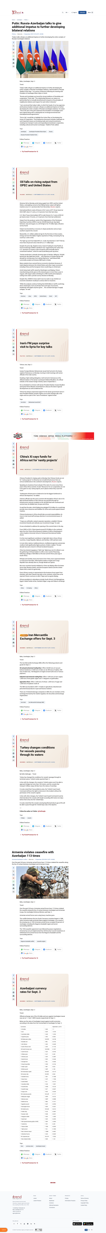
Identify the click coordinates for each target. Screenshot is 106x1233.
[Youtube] (24, 1223)
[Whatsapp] (14, 1223)
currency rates (29, 1146)
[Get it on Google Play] (88, 1223)
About (50, 1198)
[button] (13, 42)
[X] (20, 1223)
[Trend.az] (17, 12)
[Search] (62, 12)
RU (91, 1229)
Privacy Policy (84, 1200)
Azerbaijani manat (40, 1146)
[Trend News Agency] (17, 1197)
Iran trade (23, 702)
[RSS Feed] (34, 1223)
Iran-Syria (23, 402)
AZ (89, 1229)
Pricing (66, 1198)
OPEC (35, 296)
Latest (35, 1198)
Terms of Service (85, 1198)
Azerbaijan (23, 131)
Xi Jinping (29, 588)
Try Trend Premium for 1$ (30, 151)
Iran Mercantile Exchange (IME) (36, 702)
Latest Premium (37, 1200)
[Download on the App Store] (77, 1223)
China (22, 588)
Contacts (51, 1203)
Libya (29, 296)
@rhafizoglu (41, 811)
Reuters (53, 207)
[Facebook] (17, 1223)
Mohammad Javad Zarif (34, 402)
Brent (50, 296)
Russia (50, 131)
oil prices (23, 296)
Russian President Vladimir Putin (29, 134)
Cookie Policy (84, 1205)
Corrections (52, 1207)
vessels (29, 818)
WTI (56, 296)
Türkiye (23, 818)
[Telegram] (27, 1223)
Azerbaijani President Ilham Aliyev (37, 131)
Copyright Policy (85, 1203)
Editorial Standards (53, 1205)
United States (43, 296)
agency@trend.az (16, 1213)
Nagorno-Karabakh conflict (27, 941)
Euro (22, 1146)
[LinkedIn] (31, 1223)
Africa (36, 588)
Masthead (51, 1200)
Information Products (70, 1200)
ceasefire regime (41, 941)
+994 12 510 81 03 (17, 1211)
